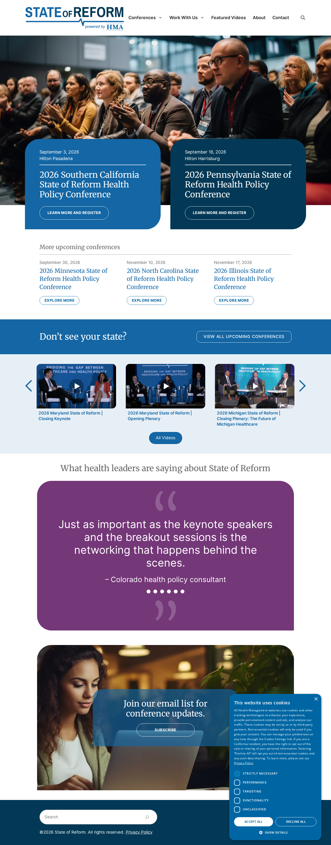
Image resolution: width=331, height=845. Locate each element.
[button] (303, 18)
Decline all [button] (296, 822)
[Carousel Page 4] (169, 591)
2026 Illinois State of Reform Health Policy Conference (244, 279)
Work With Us (183, 17)
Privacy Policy (139, 832)
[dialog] (275, 767)
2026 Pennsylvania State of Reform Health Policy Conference (238, 185)
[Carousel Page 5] (176, 591)
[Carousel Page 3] (162, 591)
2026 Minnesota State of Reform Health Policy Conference (73, 279)
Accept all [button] (253, 822)
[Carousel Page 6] (182, 591)
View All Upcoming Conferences (244, 336)
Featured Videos (228, 17)
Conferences (142, 17)
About (259, 17)
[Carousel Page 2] (155, 591)
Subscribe (165, 730)
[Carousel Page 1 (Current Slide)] (148, 591)
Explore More (59, 300)
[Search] (147, 817)
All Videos (165, 437)
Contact (280, 17)
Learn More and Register (74, 212)
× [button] (316, 699)
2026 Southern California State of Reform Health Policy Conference (89, 185)
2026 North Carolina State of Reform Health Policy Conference (163, 279)
